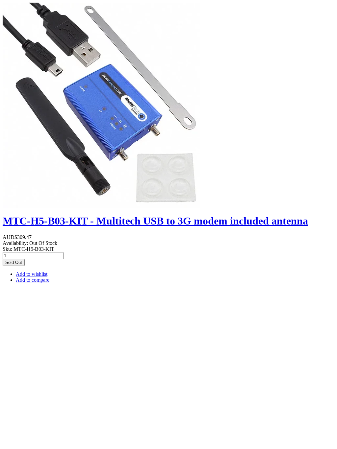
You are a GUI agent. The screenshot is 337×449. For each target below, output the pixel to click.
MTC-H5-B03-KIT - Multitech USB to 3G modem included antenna (155, 221)
